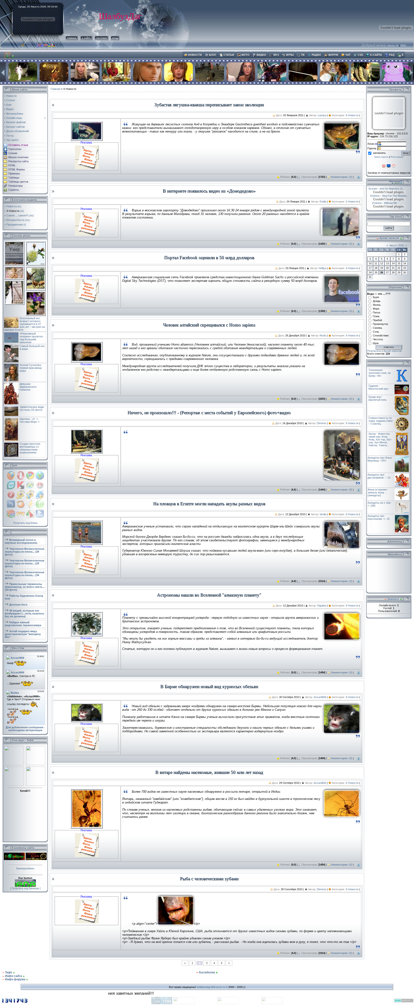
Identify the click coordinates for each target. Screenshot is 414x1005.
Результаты (374, 350)
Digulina (321, 605)
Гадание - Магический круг (378, 387)
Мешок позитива (18, 157)
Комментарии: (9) (341, 489)
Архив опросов (392, 350)
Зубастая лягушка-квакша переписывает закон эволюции (209, 104)
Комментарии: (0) (341, 176)
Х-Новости (12, 210)
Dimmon (321, 423)
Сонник (12, 153)
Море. (376, 308)
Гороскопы (14, 149)
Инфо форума (15, 979)
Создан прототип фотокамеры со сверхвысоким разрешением (30, 448)
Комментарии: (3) (341, 581)
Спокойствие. (381, 335)
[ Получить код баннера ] (25, 888)
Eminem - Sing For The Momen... (386, 195)
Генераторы (15, 185)
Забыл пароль (381, 157)
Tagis (8, 972)
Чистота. (378, 339)
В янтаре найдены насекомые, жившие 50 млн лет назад (209, 772)
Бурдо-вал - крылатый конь (377, 398)
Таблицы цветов (18, 181)
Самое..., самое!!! (17, 215)
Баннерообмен (25, 868)
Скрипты (13, 189)
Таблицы (13, 177)
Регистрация (397, 157)
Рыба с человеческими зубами (209, 878)
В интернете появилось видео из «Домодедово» (209, 190)
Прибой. (378, 320)
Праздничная (14, 224)
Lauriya (322, 115)
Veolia (323, 514)
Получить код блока (25, 522)
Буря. (376, 297)
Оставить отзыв (18, 145)
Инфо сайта (13, 976)
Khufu (323, 335)
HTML (12, 165)
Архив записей (389, 238)
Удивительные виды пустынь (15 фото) (32, 408)
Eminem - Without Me (382, 203)
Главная (55, 88)
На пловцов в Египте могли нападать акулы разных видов (209, 503)
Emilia (323, 201)
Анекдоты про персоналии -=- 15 (379, 517)
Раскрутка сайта (18, 161)
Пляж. (376, 316)
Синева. (378, 327)
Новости (11, 206)
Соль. (376, 331)
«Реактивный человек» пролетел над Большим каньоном (31, 338)
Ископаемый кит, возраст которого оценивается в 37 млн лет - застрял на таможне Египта (24, 324)
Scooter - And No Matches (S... (392, 188)
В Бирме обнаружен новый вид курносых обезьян (209, 686)
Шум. (376, 343)
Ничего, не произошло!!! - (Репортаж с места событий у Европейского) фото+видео (209, 412)
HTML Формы (16, 169)
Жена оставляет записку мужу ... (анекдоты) (377, 492)
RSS (403, 45)
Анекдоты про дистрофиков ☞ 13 (379, 476)
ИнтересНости (15, 220)
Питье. (377, 312)
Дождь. (377, 301)
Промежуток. (381, 324)
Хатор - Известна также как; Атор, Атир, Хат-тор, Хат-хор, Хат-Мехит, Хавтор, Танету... (380, 439)
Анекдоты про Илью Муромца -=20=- (380, 459)
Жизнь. (377, 304)
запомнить (379, 152)
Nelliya (322, 268)
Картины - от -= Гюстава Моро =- (30, 420)
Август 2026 (396, 245)
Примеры (14, 173)
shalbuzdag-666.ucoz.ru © (212, 987)
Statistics (393, 599)
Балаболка (207, 972)
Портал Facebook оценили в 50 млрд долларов (209, 257)
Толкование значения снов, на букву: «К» (379, 373)
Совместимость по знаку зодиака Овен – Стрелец (380, 420)
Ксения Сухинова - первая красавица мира (31, 368)
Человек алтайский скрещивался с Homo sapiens (209, 324)
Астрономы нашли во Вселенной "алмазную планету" (209, 594)
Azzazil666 (320, 697)
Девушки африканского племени (28, 386)
